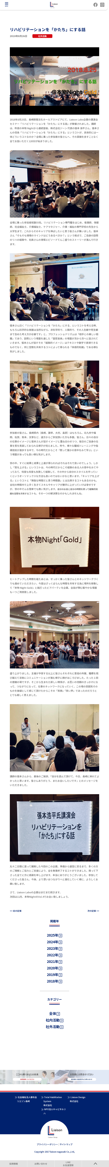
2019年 (52, 974)
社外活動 (53, 1026)
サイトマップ (66, 1144)
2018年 (52, 981)
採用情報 (13, 1163)
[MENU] (6, 4)
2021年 (52, 961)
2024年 (52, 941)
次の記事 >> (93, 910)
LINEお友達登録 (68, 1164)
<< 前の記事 (16, 910)
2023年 (52, 948)
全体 (52, 1013)
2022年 (52, 954)
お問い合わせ (40, 1163)
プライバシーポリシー (47, 1144)
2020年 (52, 967)
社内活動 (53, 1020)
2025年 (52, 935)
